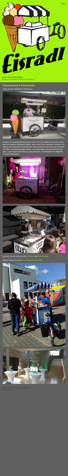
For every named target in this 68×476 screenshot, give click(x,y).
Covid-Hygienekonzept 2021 (32, 260)
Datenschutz (27, 388)
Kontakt (10, 388)
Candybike (30, 256)
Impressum (18, 388)
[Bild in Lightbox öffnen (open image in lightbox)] (34, 115)
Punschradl (42, 256)
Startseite (4, 388)
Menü (64, 4)
